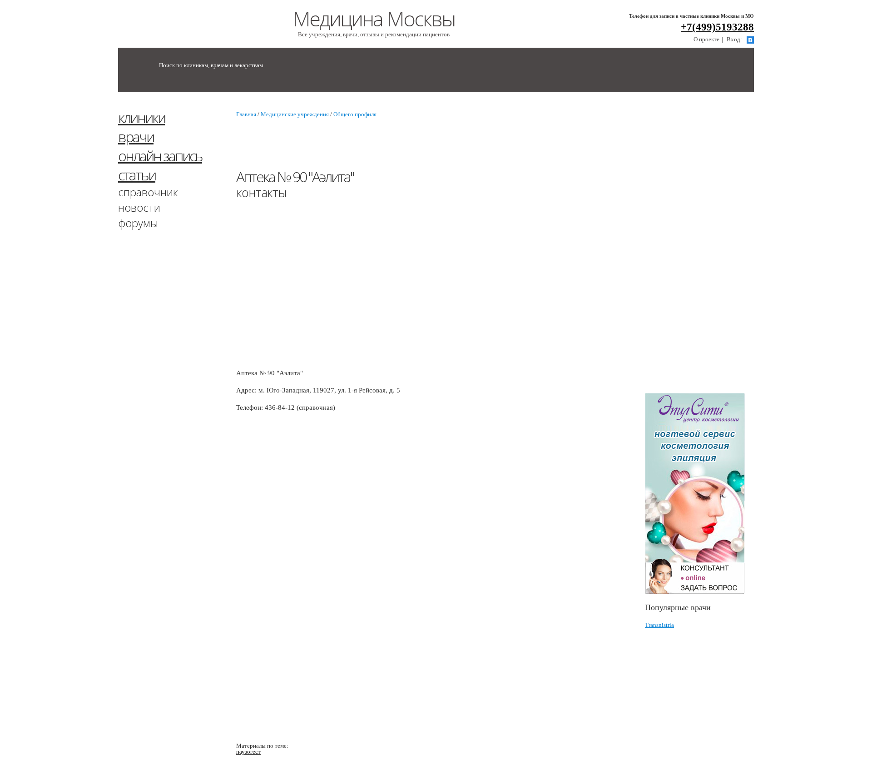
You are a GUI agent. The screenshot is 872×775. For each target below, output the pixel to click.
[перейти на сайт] (699, 493)
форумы (138, 222)
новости (139, 207)
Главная (246, 114)
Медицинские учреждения (295, 114)
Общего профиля (355, 114)
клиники (141, 117)
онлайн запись (160, 155)
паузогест (248, 751)
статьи (136, 174)
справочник (148, 191)
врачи (136, 136)
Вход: (734, 39)
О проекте (706, 39)
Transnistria (659, 624)
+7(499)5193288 (717, 27)
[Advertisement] (713, 246)
